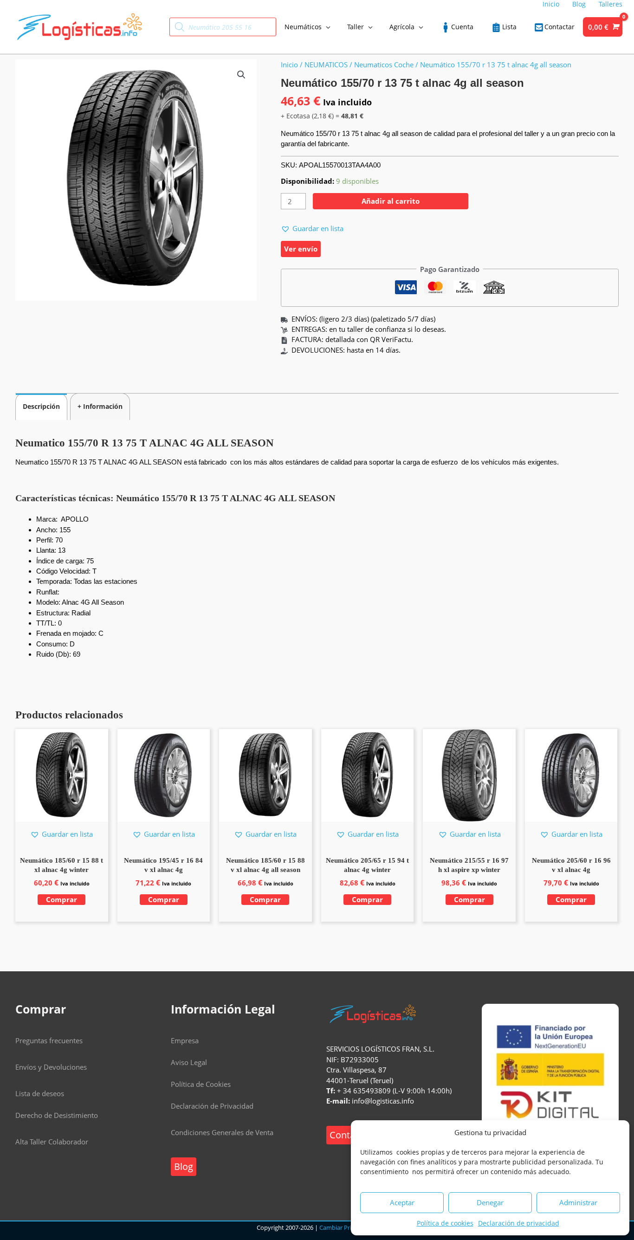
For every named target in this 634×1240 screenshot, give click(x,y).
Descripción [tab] (41, 406)
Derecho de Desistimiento (56, 1115)
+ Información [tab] (100, 406)
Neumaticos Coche (384, 64)
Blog (183, 1166)
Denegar (490, 1202)
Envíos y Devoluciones (51, 1067)
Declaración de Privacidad (212, 1106)
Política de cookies (445, 1223)
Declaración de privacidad (518, 1223)
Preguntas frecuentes (49, 1040)
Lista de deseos (39, 1093)
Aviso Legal (189, 1062)
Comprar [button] (61, 899)
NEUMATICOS (326, 64)
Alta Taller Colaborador (51, 1141)
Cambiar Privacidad (346, 1227)
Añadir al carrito (391, 201)
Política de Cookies (201, 1084)
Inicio (289, 64)
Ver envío (300, 248)
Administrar (578, 1202)
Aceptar (402, 1202)
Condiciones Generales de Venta (222, 1132)
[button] (241, 74)
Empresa (185, 1040)
